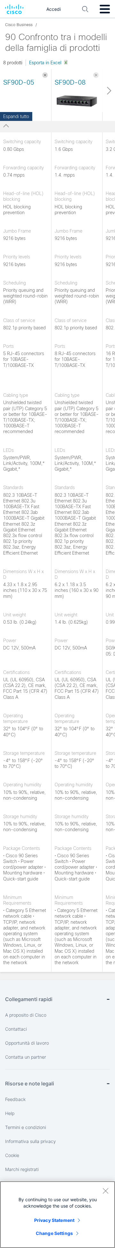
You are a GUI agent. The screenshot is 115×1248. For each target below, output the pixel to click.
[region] (57, 1214)
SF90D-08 (70, 82)
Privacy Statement (54, 1220)
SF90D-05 (18, 82)
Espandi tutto (16, 116)
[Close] (105, 1191)
